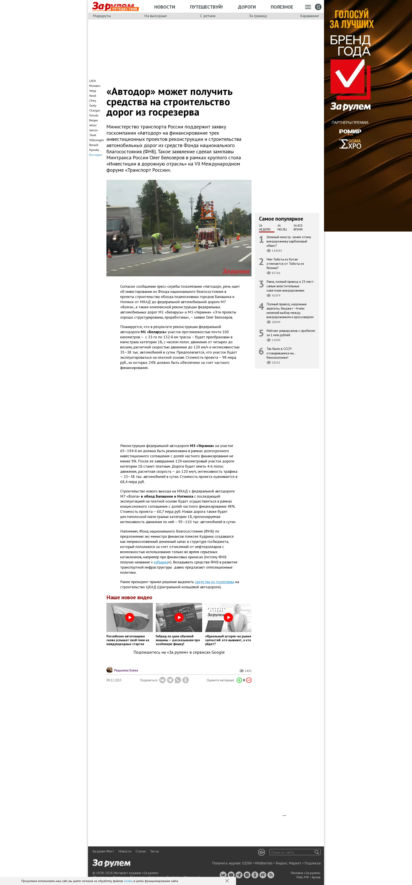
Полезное (282, 7)
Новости (164, 7)
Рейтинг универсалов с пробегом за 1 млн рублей (291, 332)
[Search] (317, 852)
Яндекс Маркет (288, 863)
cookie (128, 881)
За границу (258, 15)
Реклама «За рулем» (306, 873)
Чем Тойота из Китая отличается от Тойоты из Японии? (285, 263)
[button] (227, 881)
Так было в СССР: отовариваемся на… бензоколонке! (281, 352)
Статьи (141, 851)
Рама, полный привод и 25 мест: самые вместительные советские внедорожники (290, 285)
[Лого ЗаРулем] (113, 6)
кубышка (161, 562)
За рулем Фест (103, 851)
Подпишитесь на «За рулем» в (179, 652)
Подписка (312, 863)
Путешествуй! (206, 7)
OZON (247, 863)
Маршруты (102, 15)
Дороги (247, 7)
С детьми (207, 15)
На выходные (155, 15)
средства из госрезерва (214, 581)
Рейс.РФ (302, 877)
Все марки (95, 155)
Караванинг (309, 15)
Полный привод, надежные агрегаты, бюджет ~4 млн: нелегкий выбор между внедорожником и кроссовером (290, 310)
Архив (316, 877)
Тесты (154, 851)
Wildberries (264, 863)
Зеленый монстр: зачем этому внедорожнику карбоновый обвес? (289, 241)
